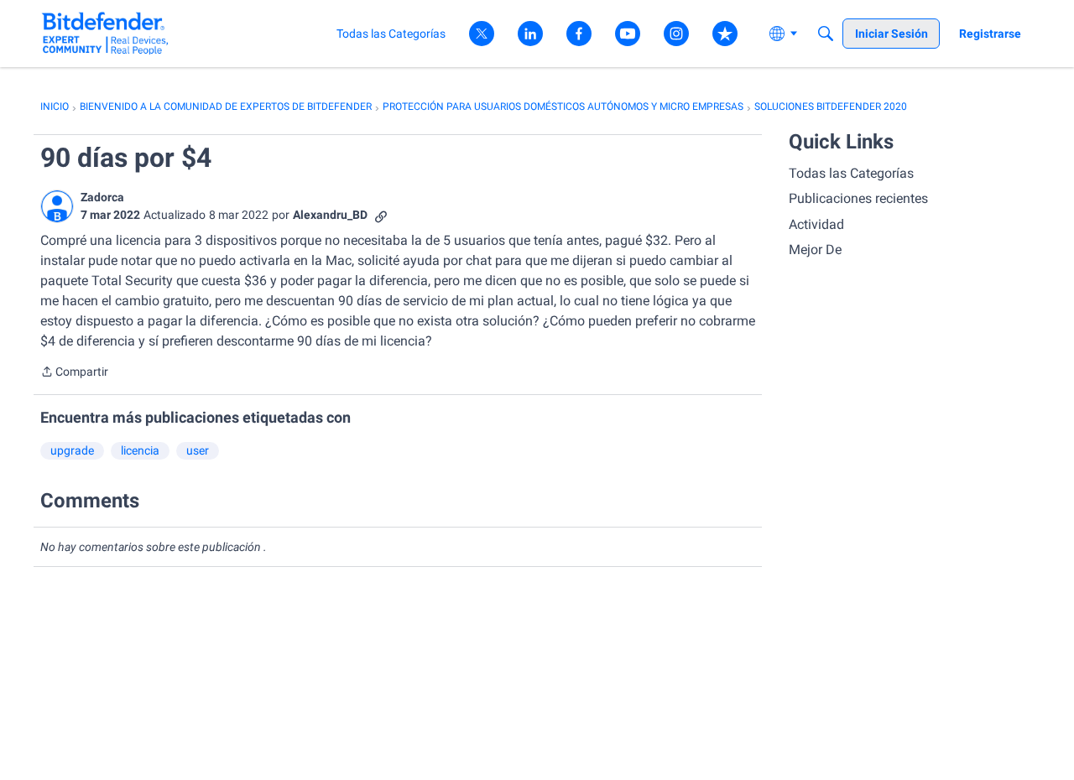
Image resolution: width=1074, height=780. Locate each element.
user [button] (197, 450)
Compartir (74, 373)
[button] (57, 206)
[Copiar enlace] (381, 215)
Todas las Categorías (851, 173)
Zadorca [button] (102, 197)
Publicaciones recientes (858, 198)
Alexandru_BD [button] (330, 214)
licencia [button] (140, 450)
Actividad (816, 224)
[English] (105, 33)
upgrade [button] (72, 450)
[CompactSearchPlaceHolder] (826, 33)
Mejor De (815, 249)
